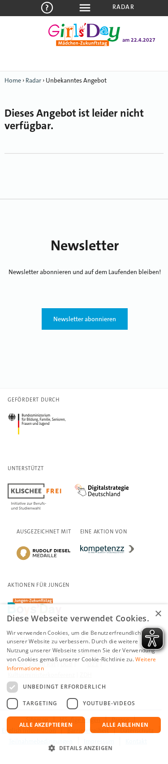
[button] (84, 748)
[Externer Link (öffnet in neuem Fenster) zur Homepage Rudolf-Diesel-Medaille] (43, 559)
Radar (123, 7)
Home (12, 80)
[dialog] (84, 684)
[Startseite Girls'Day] (84, 44)
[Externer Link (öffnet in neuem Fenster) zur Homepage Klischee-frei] (41, 485)
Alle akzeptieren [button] (46, 725)
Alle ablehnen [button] (125, 725)
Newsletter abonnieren (84, 319)
